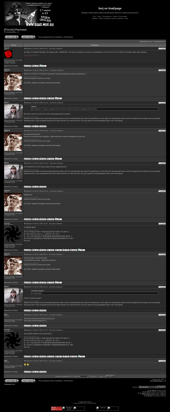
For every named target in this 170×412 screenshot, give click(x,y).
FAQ (94, 16)
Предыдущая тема (146, 41)
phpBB (81, 403)
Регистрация (123, 16)
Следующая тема (159, 41)
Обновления (68, 37)
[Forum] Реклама (15, 29)
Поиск (99, 16)
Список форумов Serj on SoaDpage (50, 37)
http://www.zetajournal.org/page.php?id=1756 (39, 318)
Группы (115, 16)
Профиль (95, 18)
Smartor (89, 401)
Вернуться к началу (11, 66)
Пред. (14, 32)
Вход (126, 18)
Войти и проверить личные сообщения (111, 18)
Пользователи (106, 16)
